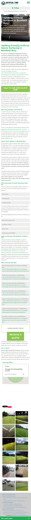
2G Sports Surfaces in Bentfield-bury (12, 504)
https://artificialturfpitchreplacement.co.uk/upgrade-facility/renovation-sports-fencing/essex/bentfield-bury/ (15, 320)
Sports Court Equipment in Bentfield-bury (13, 510)
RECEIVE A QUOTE (15, 336)
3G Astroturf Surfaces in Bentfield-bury (13, 505)
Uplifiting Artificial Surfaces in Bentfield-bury (14, 501)
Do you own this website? (10, 374)
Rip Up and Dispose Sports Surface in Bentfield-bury (15, 498)
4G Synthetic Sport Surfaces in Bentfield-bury (14, 507)
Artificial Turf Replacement (8, 494)
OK (23, 374)
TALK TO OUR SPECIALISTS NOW (15, 89)
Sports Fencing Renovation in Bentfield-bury (14, 513)
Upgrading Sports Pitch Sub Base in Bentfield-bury (16, 512)
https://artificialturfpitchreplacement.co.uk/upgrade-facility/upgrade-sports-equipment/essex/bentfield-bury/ (15, 302)
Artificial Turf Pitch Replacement (21, 515)
